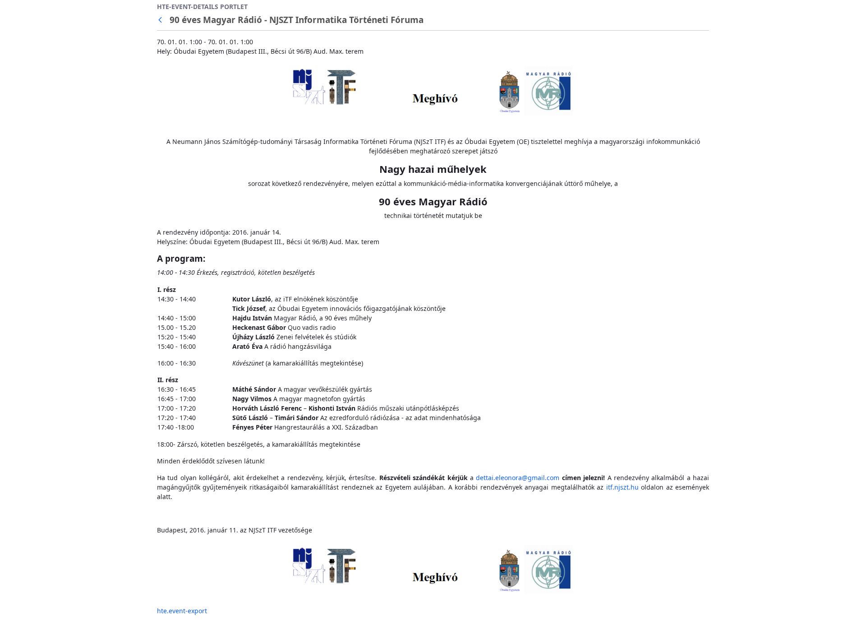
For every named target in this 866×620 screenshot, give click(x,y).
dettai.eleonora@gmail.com (517, 477)
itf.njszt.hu (622, 487)
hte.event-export (182, 610)
